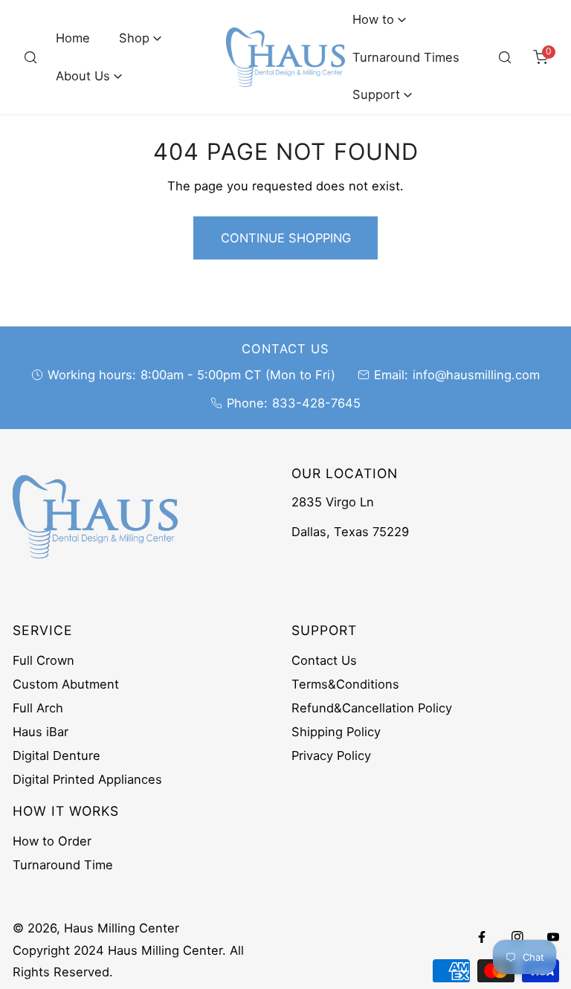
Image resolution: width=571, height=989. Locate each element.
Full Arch (38, 707)
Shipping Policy (336, 731)
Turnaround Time (63, 864)
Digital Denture (56, 755)
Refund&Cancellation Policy (371, 707)
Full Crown (43, 660)
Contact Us (324, 660)
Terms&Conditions (345, 684)
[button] (141, 38)
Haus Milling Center (121, 928)
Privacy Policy (331, 755)
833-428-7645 (316, 403)
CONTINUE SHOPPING (286, 238)
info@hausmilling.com (476, 374)
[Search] (30, 57)
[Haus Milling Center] (285, 57)
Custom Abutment (66, 684)
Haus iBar (40, 731)
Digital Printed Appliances (87, 779)
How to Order (52, 841)
